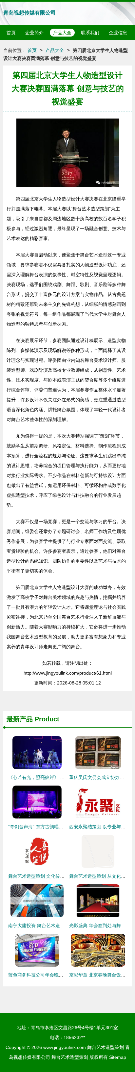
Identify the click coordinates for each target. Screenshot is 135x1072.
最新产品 (20, 719)
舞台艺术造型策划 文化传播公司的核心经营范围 (57, 876)
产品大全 (62, 32)
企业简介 (34, 32)
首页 (11, 32)
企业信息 (118, 32)
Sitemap (117, 1057)
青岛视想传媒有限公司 (29, 12)
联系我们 (90, 32)
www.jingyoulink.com (64, 1047)
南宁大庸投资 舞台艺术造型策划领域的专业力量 (57, 925)
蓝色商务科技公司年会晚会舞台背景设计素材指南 (58, 975)
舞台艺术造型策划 (105, 1047)
